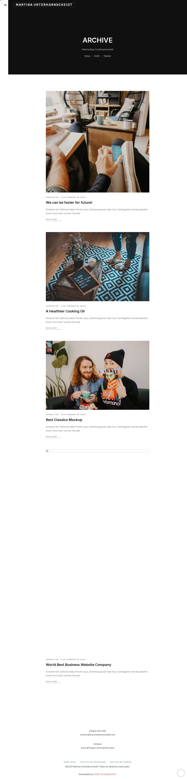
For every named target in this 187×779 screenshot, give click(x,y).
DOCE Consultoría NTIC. (105, 774)
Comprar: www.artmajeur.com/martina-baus (97, 746)
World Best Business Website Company (78, 665)
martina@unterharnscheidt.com (97, 714)
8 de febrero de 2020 (73, 197)
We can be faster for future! (69, 202)
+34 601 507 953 (97, 717)
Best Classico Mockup (64, 420)
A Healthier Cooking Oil (65, 311)
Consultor (52, 197)
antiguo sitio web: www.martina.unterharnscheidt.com (97, 733)
